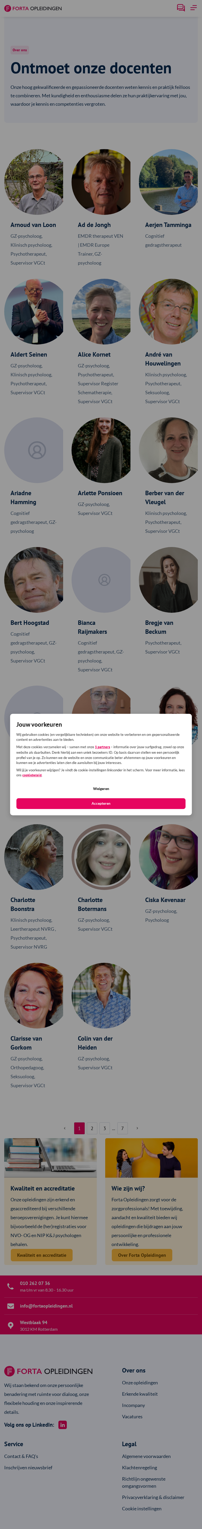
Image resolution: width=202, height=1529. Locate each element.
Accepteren (101, 803)
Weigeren (101, 788)
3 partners (102, 747)
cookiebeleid (32, 775)
